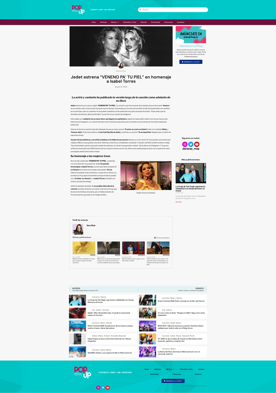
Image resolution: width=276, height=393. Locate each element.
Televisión (105, 310)
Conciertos (141, 255)
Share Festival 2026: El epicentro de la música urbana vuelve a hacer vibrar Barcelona (110, 327)
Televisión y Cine (129, 22)
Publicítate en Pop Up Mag (190, 46)
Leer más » (179, 202)
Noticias (103, 22)
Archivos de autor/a (163, 238)
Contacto (180, 22)
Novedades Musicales (118, 336)
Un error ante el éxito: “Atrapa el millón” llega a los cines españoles (181, 314)
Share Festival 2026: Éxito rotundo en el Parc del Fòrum (181, 301)
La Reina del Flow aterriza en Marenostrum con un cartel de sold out (179, 353)
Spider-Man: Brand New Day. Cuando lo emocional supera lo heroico (109, 314)
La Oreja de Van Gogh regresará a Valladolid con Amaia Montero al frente (190, 188)
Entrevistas (155, 22)
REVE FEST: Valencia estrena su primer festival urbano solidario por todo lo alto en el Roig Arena (180, 327)
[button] (190, 62)
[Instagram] (185, 144)
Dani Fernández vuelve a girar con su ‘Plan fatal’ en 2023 (133, 259)
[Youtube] (196, 144)
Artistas (93, 255)
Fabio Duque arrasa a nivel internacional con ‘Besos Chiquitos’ (109, 340)
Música (114, 22)
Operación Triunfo (188, 336)
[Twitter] (191, 144)
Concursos (168, 22)
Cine (93, 310)
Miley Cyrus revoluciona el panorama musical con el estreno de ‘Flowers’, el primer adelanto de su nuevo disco (108, 260)
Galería (172, 323)
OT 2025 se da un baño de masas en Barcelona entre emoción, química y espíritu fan (180, 340)
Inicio (94, 22)
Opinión (144, 22)
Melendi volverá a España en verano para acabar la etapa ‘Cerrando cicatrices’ (84, 260)
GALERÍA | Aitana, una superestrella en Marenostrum (110, 353)
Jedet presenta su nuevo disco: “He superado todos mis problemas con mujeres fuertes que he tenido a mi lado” (157, 261)
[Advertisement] (191, 98)
